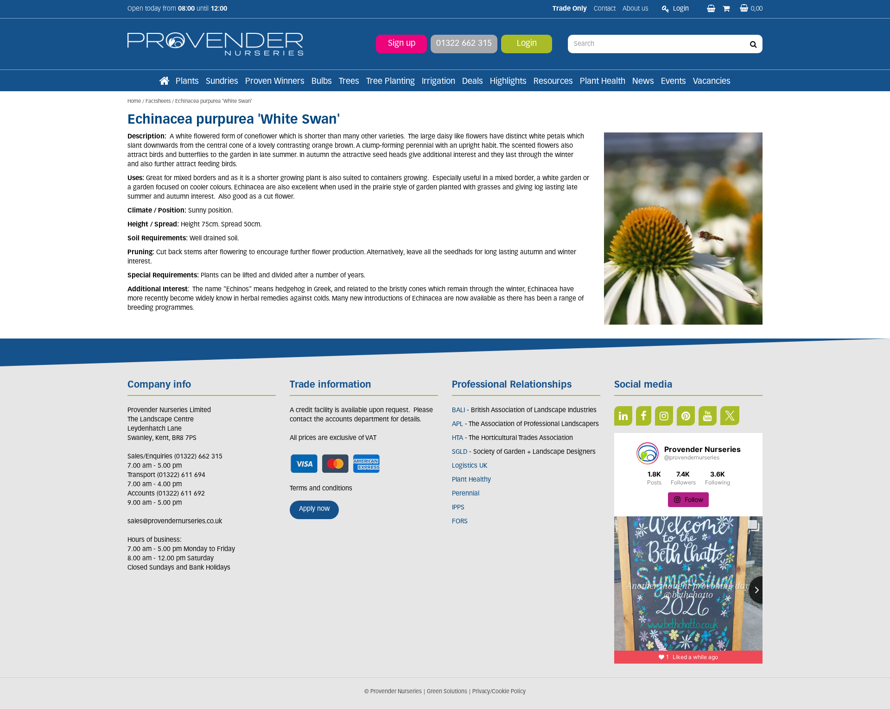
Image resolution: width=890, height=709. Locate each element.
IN (664, 416)
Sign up (401, 44)
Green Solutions (447, 692)
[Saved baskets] (712, 9)
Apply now (314, 509)
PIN (686, 416)
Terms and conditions (321, 488)
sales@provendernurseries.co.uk (174, 521)
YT (708, 416)
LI (623, 416)
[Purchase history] (727, 9)
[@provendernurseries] (647, 453)
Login (527, 44)
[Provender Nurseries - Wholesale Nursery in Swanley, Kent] (215, 44)
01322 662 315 (464, 44)
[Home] (164, 82)
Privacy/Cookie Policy (499, 692)
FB (643, 416)
